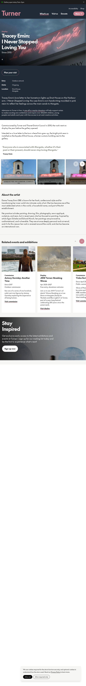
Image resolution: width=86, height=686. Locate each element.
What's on (44, 13)
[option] (18, 172)
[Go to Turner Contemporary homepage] (11, 13)
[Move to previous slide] (75, 163)
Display (5, 31)
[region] (43, 172)
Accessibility (73, 8)
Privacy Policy (55, 672)
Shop (82, 8)
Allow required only (41, 677)
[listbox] (44, 279)
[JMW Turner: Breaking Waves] (54, 259)
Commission (9, 275)
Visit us (55, 13)
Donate (64, 13)
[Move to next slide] (82, 163)
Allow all (28, 677)
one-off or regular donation (34, 110)
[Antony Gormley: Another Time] (18, 259)
